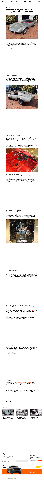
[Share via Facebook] (6, 320)
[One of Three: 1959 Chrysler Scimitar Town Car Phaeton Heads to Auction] (8, 331)
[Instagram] (2, 380)
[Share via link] (12, 320)
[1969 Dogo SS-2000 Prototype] (36, 331)
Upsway (15, 397)
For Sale (7, 317)
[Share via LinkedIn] (10, 320)
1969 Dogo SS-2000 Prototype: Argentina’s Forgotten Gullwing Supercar (21, 337)
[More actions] (37, 7)
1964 (7, 315)
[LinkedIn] (7, 380)
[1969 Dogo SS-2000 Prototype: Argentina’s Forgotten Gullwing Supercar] (22, 331)
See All (41, 326)
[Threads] (10, 380)
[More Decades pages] (19, 374)
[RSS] (13, 380)
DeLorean (13, 315)
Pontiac (9, 315)
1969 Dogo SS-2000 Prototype (34, 337)
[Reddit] (11, 380)
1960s (10, 317)
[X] (5, 380)
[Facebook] (4, 380)
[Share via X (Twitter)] (8, 320)
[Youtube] (8, 380)
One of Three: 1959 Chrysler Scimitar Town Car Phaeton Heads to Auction (7, 337)
